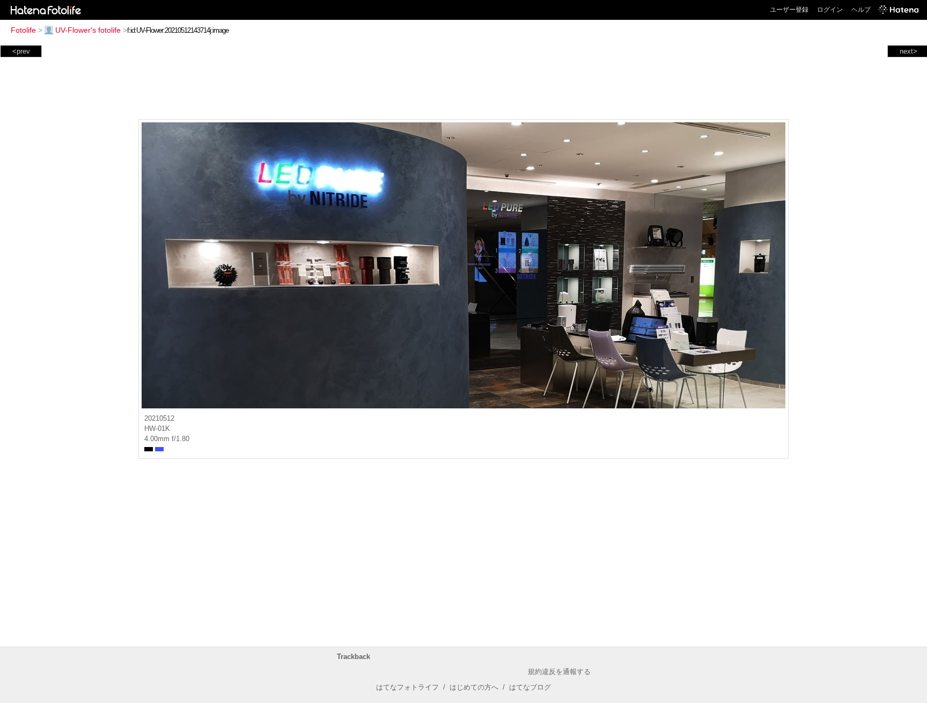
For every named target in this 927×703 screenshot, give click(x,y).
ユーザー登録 (789, 9)
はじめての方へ (474, 687)
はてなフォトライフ (407, 687)
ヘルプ (861, 9)
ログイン (830, 9)
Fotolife (23, 30)
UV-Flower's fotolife (88, 30)
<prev (21, 51)
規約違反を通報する (559, 672)
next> (908, 51)
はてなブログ (530, 687)
